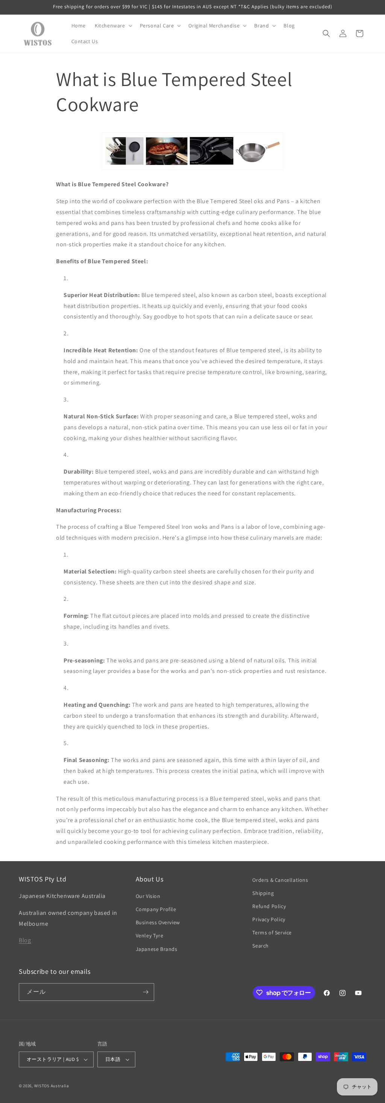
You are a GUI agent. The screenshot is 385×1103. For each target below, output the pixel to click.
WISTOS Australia (51, 1085)
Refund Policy (269, 906)
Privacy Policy (268, 919)
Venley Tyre (150, 935)
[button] (112, 25)
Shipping (263, 893)
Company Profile (156, 909)
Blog (25, 940)
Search (260, 945)
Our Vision (148, 896)
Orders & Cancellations (280, 880)
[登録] (145, 992)
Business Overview (158, 922)
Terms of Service (272, 932)
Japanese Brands (156, 949)
